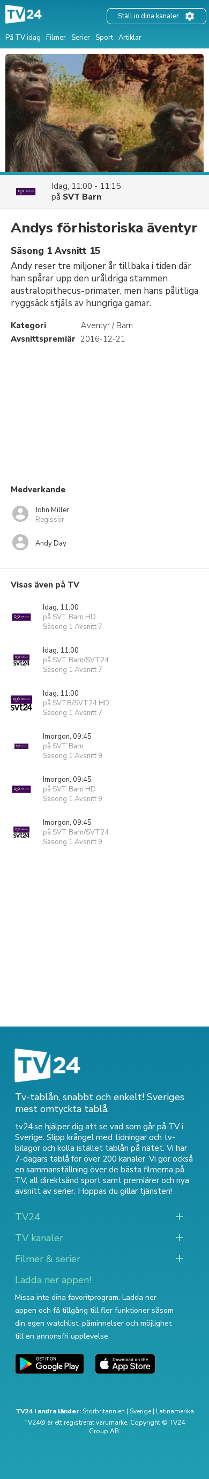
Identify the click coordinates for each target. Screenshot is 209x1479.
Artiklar (129, 38)
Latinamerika (175, 1411)
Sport (104, 38)
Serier (80, 38)
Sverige (140, 1411)
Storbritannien (104, 1411)
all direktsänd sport (65, 1180)
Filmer (56, 38)
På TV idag (23, 38)
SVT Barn (82, 197)
